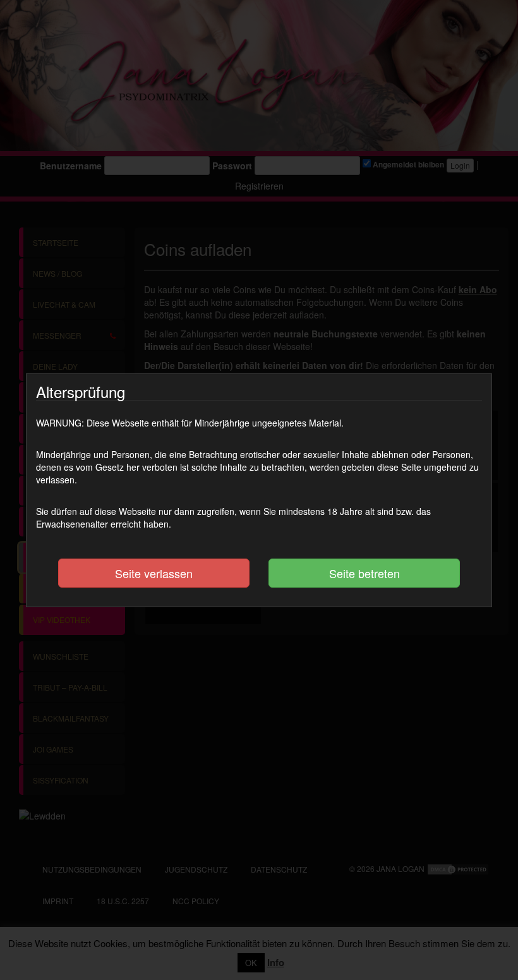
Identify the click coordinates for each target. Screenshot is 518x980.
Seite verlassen (154, 573)
